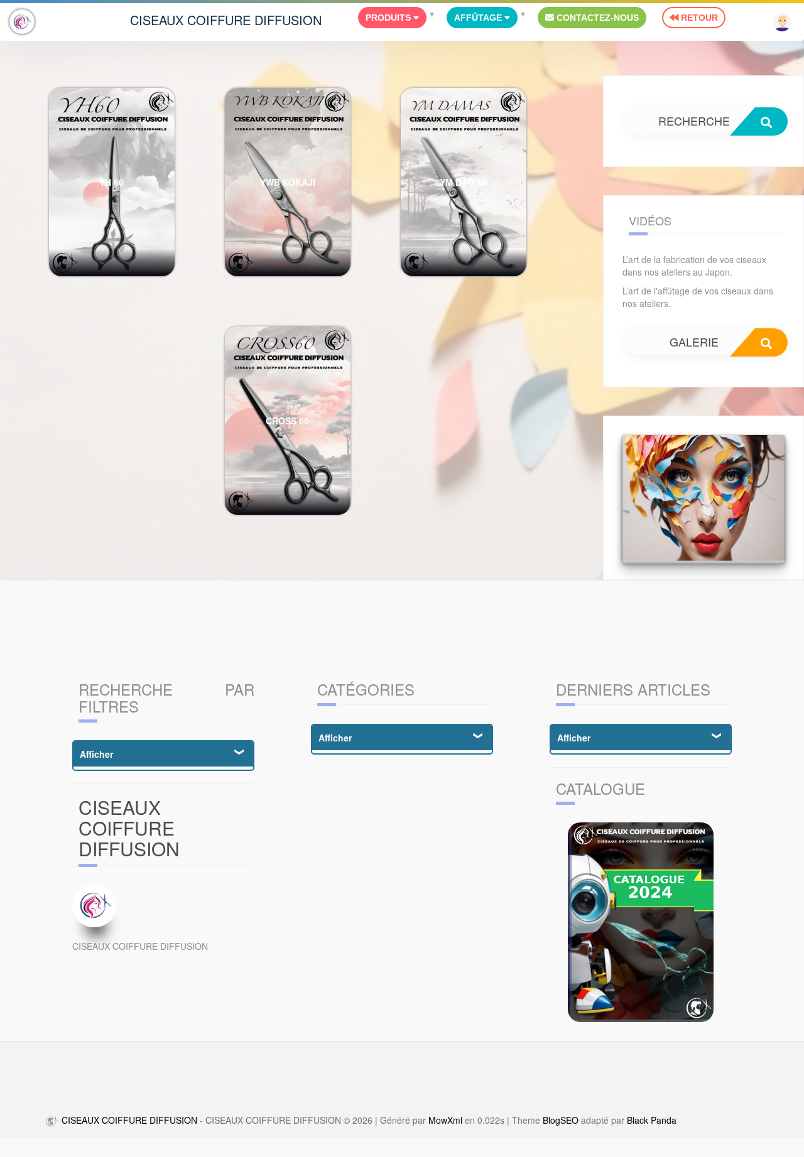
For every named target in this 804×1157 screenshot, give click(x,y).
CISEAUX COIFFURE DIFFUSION (226, 20)
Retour (698, 18)
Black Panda (651, 1120)
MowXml (445, 1120)
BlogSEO (561, 1120)
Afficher (96, 754)
